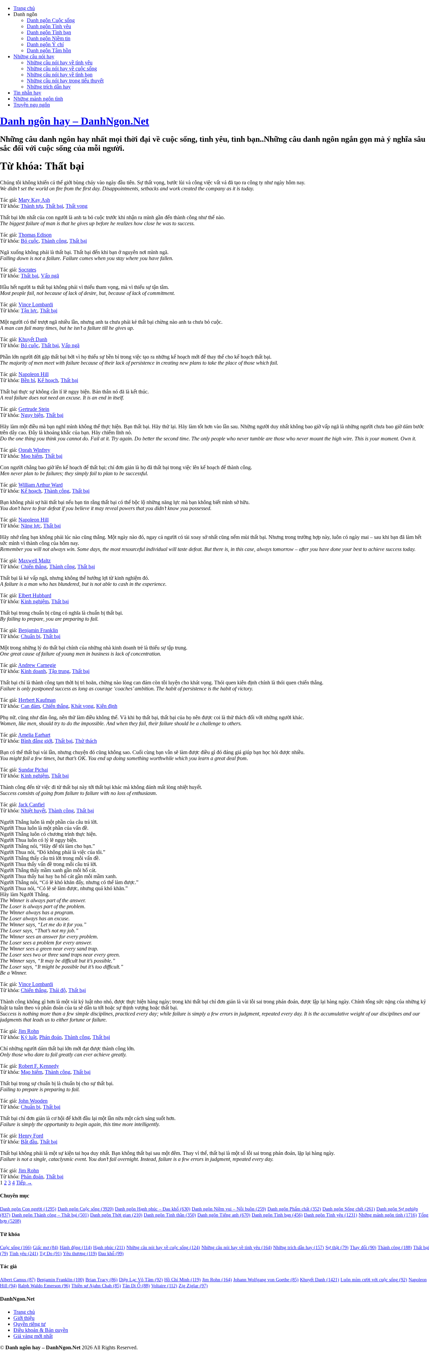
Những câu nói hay (33, 56)
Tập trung (59, 671)
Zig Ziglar (193, 1285)
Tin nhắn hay (27, 93)
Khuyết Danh (32, 339)
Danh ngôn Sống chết (348, 1209)
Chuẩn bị (30, 636)
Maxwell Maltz (34, 560)
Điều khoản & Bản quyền (40, 1330)
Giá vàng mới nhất (33, 1336)
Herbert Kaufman (37, 700)
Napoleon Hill (33, 374)
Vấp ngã (50, 276)
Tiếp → (24, 1182)
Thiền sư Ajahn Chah (96, 1285)
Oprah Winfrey (34, 450)
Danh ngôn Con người (28, 1209)
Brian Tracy (101, 1279)
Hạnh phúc (109, 1247)
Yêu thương (80, 1253)
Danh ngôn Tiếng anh (223, 1215)
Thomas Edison (35, 235)
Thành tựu (32, 206)
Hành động (76, 1247)
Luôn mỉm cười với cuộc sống (374, 1279)
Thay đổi (363, 1247)
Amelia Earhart (34, 735)
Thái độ (57, 990)
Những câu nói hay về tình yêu (60, 62)
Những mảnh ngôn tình (38, 99)
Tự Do (51, 1253)
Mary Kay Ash (34, 200)
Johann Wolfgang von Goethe (266, 1279)
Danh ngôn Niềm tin (48, 38)
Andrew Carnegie (37, 665)
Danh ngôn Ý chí (45, 44)
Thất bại (54, 206)
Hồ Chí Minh (182, 1279)
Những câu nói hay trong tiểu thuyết (65, 80)
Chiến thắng (34, 566)
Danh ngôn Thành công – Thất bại (50, 1215)
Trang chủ (24, 8)
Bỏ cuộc (30, 241)
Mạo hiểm (31, 456)
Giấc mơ (45, 1247)
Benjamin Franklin (38, 630)
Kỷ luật (29, 1037)
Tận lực (29, 310)
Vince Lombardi (35, 304)
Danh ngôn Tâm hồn (49, 50)
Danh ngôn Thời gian (116, 1215)
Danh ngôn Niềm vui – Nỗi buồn (229, 1209)
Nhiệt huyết (33, 810)
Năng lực (31, 526)
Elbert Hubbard (34, 595)
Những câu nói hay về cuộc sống (62, 68)
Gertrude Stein (33, 409)
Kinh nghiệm (35, 601)
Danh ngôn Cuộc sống (51, 20)
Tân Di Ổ (136, 1285)
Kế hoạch (48, 380)
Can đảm (30, 706)
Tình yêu (23, 1253)
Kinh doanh (33, 671)
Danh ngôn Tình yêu (49, 26)
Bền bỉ (28, 380)
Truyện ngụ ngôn (31, 105)
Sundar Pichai (33, 770)
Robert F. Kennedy (38, 1066)
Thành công (54, 241)
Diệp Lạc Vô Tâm (141, 1279)
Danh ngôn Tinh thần (170, 1215)
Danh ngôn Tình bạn (49, 32)
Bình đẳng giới (36, 741)
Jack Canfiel (31, 804)
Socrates (27, 269)
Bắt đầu (29, 1142)
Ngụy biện (32, 415)
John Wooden (33, 1101)
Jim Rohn (28, 1031)
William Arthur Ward (40, 485)
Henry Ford (30, 1135)
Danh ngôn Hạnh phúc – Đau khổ (152, 1209)
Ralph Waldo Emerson (44, 1285)
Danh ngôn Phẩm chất (294, 1209)
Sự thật (337, 1247)
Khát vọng (82, 706)
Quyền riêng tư (29, 1324)
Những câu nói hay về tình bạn (60, 74)
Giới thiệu (24, 1318)
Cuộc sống (16, 1247)
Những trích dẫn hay (49, 86)
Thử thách (86, 741)
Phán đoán (50, 1037)
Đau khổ (111, 1253)
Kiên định (106, 706)
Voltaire (164, 1285)
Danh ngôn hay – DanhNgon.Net (74, 121)
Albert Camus (18, 1279)
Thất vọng (76, 206)
